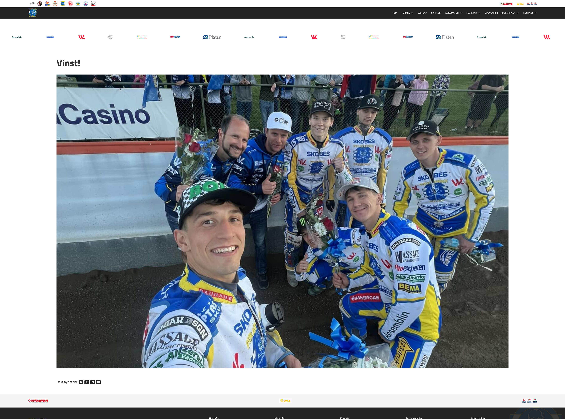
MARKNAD (471, 13)
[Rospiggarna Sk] (70, 3)
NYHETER (436, 13)
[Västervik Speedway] (78, 3)
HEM (395, 13)
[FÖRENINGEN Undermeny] (518, 13)
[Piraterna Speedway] (62, 3)
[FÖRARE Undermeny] (412, 13)
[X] (86, 382)
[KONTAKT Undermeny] (536, 13)
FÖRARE (406, 13)
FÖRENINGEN (508, 13)
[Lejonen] (55, 3)
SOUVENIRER (491, 13)
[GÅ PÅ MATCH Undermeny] (461, 13)
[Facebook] (81, 382)
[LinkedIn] (92, 382)
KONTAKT (528, 13)
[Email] (98, 382)
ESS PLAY (422, 13)
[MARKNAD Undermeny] (479, 13)
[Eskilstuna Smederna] (93, 3)
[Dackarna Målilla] (47, 3)
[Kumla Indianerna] (39, 3)
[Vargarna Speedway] (85, 3)
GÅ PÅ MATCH (452, 13)
